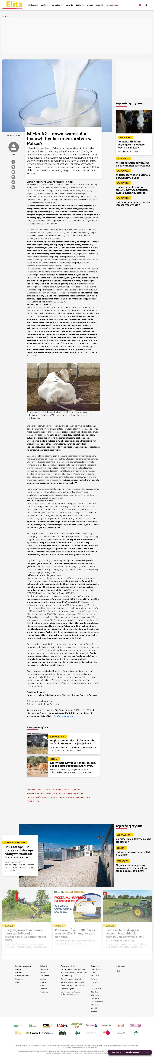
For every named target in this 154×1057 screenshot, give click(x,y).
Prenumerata (112, 5)
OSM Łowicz (95, 995)
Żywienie (80, 5)
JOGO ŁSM (95, 976)
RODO (17, 982)
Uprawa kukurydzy (67, 989)
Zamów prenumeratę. (64, 716)
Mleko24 (45, 5)
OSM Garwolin (96, 989)
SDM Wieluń (95, 1005)
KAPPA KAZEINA (83, 797)
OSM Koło (94, 992)
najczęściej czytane (129, 103)
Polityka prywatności (22, 976)
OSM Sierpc (95, 998)
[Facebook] (13, 162)
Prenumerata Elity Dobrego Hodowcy (73, 969)
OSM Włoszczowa (97, 1002)
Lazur (92, 985)
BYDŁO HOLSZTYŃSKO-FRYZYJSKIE (42, 793)
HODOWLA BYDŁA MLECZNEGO (57, 790)
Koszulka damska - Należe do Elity (73, 982)
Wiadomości (33, 5)
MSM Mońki (95, 982)
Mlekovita (94, 979)
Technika (99, 5)
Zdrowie (69, 5)
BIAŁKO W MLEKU (66, 797)
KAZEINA (76, 790)
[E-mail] (13, 177)
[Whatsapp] (13, 182)
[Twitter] (13, 167)
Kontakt (18, 969)
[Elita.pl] (12, 5)
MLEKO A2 (78, 793)
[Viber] (13, 187)
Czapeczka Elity (66, 976)
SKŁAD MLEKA (33, 801)
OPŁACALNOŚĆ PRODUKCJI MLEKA (42, 797)
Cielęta (90, 5)
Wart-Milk (94, 1011)
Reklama (18, 972)
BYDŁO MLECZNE (34, 790)
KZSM (93, 972)
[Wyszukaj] (146, 5)
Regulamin (19, 979)
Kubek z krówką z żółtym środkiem (73, 985)
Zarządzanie (57, 5)
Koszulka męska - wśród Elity (71, 979)
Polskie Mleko (95, 969)
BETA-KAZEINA (65, 793)
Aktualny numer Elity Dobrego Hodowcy (74, 972)
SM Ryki (94, 1008)
